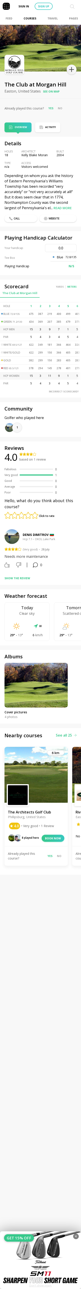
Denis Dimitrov (36, 535)
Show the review (17, 578)
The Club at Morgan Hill (19, 293)
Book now (53, 838)
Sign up (43, 6)
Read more (63, 208)
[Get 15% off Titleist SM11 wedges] (40, 1260)
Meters (71, 286)
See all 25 (64, 735)
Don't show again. (40, 1285)
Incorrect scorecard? (64, 391)
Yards (60, 286)
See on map (51, 91)
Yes (50, 108)
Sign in (23, 6)
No (60, 108)
